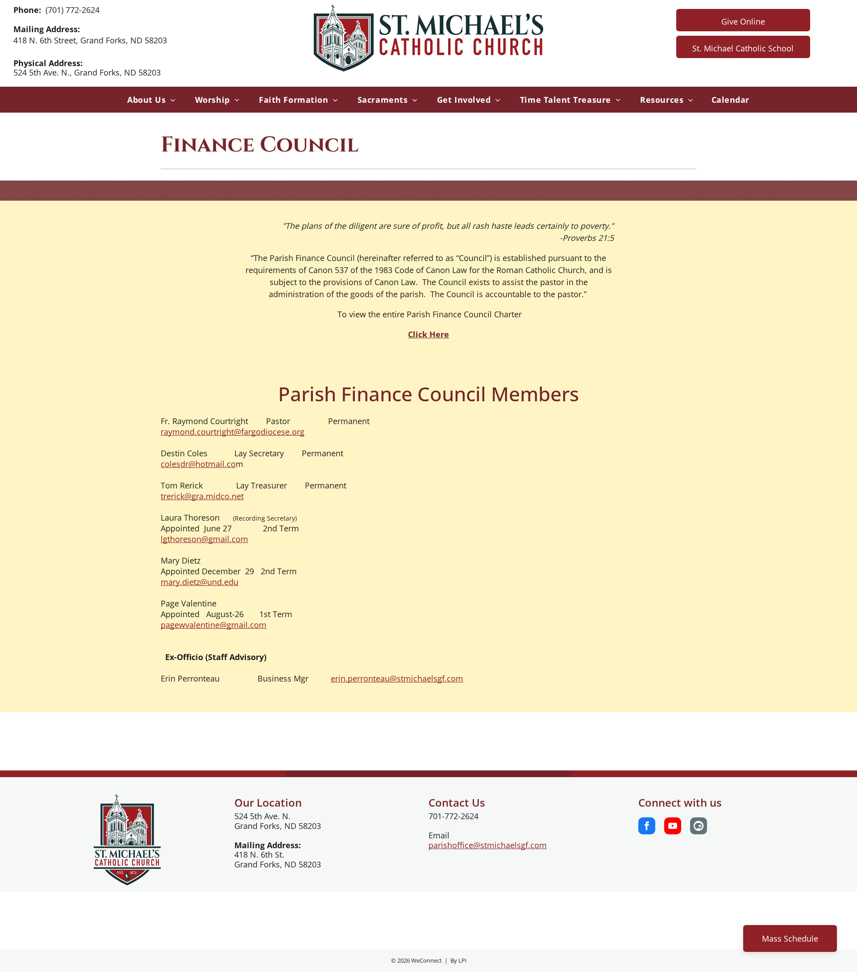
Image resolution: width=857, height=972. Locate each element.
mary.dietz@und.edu (199, 581)
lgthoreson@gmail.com (204, 539)
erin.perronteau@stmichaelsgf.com (397, 678)
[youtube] (672, 827)
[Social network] (698, 827)
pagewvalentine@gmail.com (213, 624)
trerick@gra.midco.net (202, 496)
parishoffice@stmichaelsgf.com (487, 845)
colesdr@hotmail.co (198, 464)
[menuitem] (148, 100)
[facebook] (646, 827)
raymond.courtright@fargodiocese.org (232, 431)
